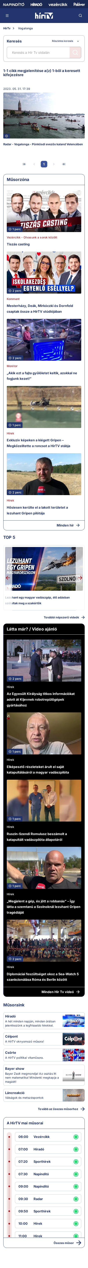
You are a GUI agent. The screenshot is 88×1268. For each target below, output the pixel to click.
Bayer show (14, 1069)
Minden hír (65, 525)
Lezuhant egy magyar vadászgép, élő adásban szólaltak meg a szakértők (37, 600)
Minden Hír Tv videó (58, 992)
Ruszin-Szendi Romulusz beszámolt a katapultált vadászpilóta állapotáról (37, 837)
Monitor (12, 366)
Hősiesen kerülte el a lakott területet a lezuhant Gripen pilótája (37, 510)
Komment (13, 299)
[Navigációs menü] (7, 15)
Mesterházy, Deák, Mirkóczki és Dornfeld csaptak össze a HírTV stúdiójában (40, 309)
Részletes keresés (62, 40)
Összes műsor (64, 1243)
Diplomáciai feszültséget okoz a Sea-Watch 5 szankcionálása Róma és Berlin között (43, 977)
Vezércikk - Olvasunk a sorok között (32, 237)
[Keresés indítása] (75, 52)
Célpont (11, 1036)
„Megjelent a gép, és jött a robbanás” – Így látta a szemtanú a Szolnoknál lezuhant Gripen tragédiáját (43, 906)
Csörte (10, 1053)
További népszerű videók (61, 617)
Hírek (10, 433)
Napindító (41, 1174)
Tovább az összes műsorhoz (58, 1109)
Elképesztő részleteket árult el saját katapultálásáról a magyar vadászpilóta (38, 770)
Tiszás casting (18, 244)
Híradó (10, 1016)
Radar (38, 1199)
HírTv (6, 28)
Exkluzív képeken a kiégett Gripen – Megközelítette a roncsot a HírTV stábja (38, 443)
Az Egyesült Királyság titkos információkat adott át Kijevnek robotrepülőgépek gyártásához (41, 699)
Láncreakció (15, 1093)
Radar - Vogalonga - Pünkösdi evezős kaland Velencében (43, 144)
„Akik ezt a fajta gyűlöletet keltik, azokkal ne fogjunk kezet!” (42, 376)
